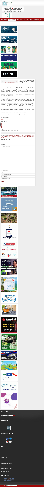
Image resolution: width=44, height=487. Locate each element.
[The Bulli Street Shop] (9, 309)
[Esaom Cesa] (9, 73)
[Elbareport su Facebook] (7, 438)
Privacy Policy (4, 453)
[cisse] (9, 65)
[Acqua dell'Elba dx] (7, 15)
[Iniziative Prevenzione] (9, 324)
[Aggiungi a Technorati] (12, 130)
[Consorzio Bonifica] (9, 365)
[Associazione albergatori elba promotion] (9, 49)
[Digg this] (9, 130)
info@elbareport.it (5, 468)
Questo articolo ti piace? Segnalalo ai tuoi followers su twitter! (17, 130)
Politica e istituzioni (7, 132)
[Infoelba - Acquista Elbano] (9, 284)
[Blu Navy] (9, 29)
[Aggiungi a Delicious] (8, 130)
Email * (2, 172)
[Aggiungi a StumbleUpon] (11, 130)
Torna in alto (2, 184)
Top (0, 482)
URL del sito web (4, 176)
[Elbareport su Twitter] (10, 438)
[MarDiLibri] (9, 57)
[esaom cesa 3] (9, 191)
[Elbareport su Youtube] (7, 441)
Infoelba (5, 483)
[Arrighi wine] (9, 217)
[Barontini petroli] (9, 355)
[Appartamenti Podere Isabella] (9, 400)
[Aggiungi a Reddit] (14, 130)
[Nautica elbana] (9, 386)
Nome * (2, 168)
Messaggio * (3, 144)
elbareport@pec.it (12, 468)
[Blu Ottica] (9, 298)
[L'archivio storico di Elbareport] (9, 427)
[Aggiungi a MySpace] (15, 130)
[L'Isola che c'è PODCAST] (9, 232)
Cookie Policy (12, 453)
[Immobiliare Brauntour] (9, 204)
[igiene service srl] (9, 341)
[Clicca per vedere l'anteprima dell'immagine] (10, 82)
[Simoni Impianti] (9, 249)
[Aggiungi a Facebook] (6, 130)
